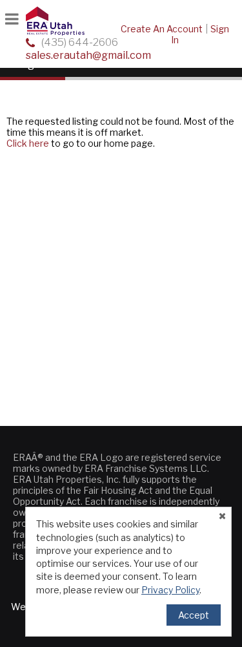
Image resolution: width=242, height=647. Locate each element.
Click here (27, 143)
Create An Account (162, 28)
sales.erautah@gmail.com (88, 55)
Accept (193, 615)
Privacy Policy (170, 589)
